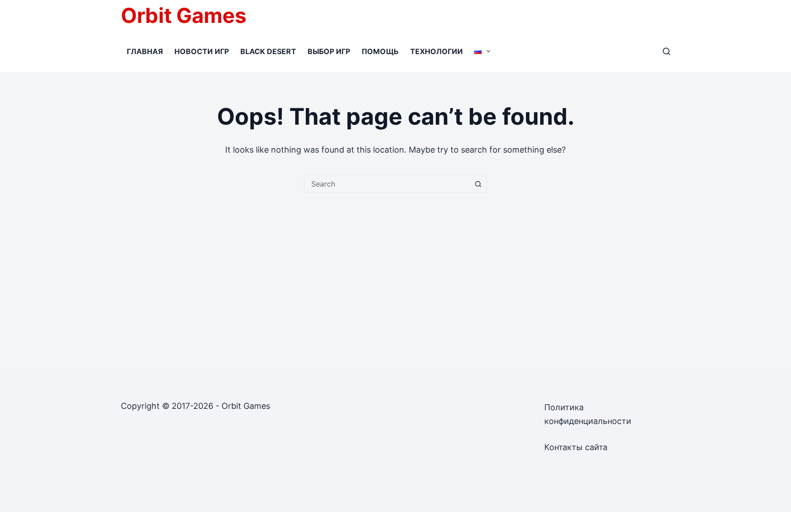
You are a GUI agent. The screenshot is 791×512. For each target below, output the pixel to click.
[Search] (666, 51)
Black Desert (268, 51)
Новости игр (201, 51)
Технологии (436, 51)
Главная (145, 51)
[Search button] (478, 184)
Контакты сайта (575, 447)
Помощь (380, 51)
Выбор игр (329, 51)
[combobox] (386, 184)
